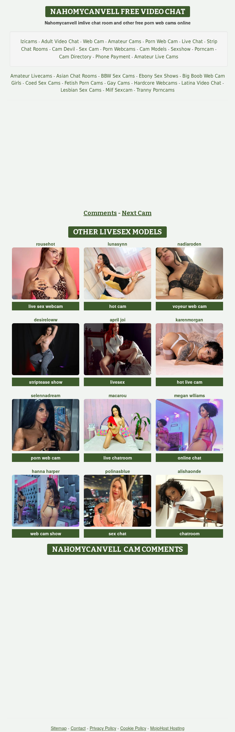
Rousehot (45, 244)
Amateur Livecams (31, 76)
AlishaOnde (189, 471)
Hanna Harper (46, 471)
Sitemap (59, 728)
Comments (100, 213)
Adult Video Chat (60, 41)
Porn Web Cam (161, 41)
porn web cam (45, 458)
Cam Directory (75, 57)
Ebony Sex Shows (158, 76)
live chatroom (117, 458)
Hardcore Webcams (155, 83)
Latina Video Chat (201, 83)
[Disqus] (118, 634)
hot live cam (189, 382)
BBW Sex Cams (118, 76)
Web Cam (93, 41)
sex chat (117, 533)
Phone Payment (112, 57)
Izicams (29, 41)
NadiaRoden (189, 244)
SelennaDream (45, 395)
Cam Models (153, 49)
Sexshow (181, 49)
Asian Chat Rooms (76, 76)
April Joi (117, 320)
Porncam (204, 49)
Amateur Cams (124, 41)
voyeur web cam (190, 306)
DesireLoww (46, 320)
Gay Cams (118, 83)
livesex (117, 382)
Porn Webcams (119, 49)
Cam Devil (63, 49)
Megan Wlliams (189, 395)
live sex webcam (45, 306)
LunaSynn (117, 244)
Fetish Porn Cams (84, 83)
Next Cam (136, 213)
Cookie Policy (133, 728)
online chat (189, 458)
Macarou (118, 395)
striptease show (45, 382)
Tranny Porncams (155, 90)
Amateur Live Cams (156, 57)
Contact (78, 728)
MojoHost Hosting (167, 728)
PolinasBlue (117, 471)
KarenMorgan (189, 320)
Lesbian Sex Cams (81, 90)
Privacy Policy (103, 728)
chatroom (190, 533)
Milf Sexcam (119, 90)
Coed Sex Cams (43, 83)
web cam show (45, 533)
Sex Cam (89, 49)
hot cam (117, 306)
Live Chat (192, 41)
